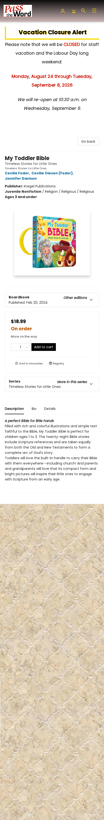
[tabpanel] (52, 455)
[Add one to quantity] (27, 347)
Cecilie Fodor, (18, 173)
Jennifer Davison (21, 178)
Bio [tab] (34, 408)
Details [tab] (50, 408)
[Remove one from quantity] (14, 347)
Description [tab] (14, 408)
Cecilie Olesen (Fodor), (52, 173)
